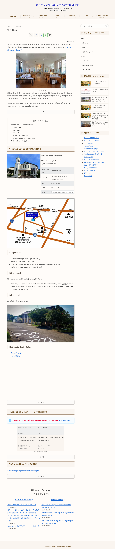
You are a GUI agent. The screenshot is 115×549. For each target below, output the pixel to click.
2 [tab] (37, 90)
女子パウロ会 (88, 173)
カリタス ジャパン (90, 170)
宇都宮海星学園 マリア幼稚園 (94, 162)
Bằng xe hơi (16, 133)
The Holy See (88, 143)
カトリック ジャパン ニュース (94, 151)
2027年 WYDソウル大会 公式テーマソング (21, 505)
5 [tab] (43, 90)
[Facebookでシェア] (36, 35)
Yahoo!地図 (15, 356)
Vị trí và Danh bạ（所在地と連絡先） (22, 124)
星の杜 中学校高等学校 (91, 165)
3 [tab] (39, 90)
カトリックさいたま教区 (92, 140)
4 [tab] (41, 90)
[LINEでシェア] (45, 35)
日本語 (42, 112)
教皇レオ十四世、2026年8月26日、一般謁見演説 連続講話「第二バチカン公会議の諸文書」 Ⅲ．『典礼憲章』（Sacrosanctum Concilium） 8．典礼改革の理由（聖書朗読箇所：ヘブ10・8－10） (23, 515)
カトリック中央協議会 (23, 500)
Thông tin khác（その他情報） (20, 141)
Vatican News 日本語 (91, 149)
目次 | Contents (38, 121)
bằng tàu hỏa (17, 127)
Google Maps (15, 353)
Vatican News (57, 500)
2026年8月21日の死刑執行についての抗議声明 (23, 526)
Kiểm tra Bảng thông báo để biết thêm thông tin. (23, 471)
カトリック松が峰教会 (91, 159)
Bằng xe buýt (17, 130)
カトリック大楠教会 (90, 168)
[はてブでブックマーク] (41, 35)
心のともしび (88, 157)
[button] (50, 35)
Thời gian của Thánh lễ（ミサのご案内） (23, 138)
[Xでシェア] (31, 35)
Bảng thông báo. (65, 420)
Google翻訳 (88, 176)
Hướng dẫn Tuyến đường (21, 135)
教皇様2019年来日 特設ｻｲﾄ (93, 154)
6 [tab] (45, 90)
